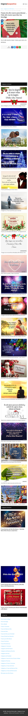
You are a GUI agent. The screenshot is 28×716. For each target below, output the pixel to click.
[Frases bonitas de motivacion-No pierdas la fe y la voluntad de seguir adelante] (14, 381)
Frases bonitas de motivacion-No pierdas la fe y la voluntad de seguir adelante (14, 399)
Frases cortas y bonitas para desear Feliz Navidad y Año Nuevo (14, 608)
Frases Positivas (5, 641)
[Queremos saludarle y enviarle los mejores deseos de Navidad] (14, 402)
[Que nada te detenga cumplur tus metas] (14, 423)
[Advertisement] (14, 66)
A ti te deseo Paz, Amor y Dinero (9, 126)
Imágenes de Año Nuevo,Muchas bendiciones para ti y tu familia (14, 315)
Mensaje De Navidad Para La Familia (9, 378)
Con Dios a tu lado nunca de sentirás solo (11, 483)
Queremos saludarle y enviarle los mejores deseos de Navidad (14, 420)
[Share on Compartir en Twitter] (15, 47)
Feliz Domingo (4, 621)
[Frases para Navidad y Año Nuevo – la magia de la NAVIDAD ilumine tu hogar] (14, 214)
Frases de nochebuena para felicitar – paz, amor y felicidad (14, 357)
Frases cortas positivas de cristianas (10, 147)
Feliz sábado (4, 624)
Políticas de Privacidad (14, 713)
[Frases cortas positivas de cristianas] (14, 130)
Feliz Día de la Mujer (5, 619)
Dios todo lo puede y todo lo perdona (10, 273)
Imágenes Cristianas (6, 646)
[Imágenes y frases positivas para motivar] (14, 193)
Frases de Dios (4, 631)
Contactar (22, 713)
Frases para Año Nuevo (6, 638)
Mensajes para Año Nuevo (7, 673)
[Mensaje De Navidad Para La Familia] (14, 361)
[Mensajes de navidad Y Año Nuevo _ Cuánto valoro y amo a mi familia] (14, 486)
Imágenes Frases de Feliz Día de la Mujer (10, 658)
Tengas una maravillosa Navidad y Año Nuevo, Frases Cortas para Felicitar (14, 252)
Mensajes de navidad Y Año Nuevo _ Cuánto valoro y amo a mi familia (14, 504)
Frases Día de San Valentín (7, 636)
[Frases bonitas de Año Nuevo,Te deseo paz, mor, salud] (14, 277)
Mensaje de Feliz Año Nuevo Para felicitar (11, 462)
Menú (25, 4)
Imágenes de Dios (5, 653)
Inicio (2, 8)
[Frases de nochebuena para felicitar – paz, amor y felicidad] (14, 340)
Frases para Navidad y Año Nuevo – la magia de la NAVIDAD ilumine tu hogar (14, 231)
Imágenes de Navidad (6, 656)
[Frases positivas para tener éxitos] (14, 172)
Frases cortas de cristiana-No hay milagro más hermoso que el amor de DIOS (14, 336)
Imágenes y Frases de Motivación (9, 670)
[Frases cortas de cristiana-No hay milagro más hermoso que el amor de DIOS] (14, 319)
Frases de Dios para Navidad (7, 634)
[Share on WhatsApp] (20, 47)
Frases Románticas (5, 643)
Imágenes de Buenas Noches (8, 651)
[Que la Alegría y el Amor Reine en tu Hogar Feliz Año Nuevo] (14, 88)
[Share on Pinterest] (17, 47)
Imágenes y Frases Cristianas (8, 663)
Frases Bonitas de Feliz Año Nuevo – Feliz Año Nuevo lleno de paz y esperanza (12, 529)
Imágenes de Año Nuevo (9, 8)
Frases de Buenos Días (6, 629)
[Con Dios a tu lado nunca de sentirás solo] (14, 465)
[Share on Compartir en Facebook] (12, 47)
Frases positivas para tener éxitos (9, 189)
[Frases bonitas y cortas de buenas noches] (14, 151)
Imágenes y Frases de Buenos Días (9, 668)
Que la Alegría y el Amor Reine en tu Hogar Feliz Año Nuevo (14, 105)
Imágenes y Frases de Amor (7, 665)
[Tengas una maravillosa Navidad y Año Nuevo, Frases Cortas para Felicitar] (14, 235)
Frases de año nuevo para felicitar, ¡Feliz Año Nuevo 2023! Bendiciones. (12, 585)
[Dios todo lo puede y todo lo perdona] (14, 256)
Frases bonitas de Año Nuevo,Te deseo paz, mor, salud (14, 294)
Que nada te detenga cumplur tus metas (11, 441)
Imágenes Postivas (5, 661)
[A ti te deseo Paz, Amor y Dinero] (14, 109)
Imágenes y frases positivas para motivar (11, 210)
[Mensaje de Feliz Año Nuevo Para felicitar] (14, 444)
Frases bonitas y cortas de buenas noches (11, 168)
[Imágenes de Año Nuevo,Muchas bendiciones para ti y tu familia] (14, 298)
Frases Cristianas (5, 626)
